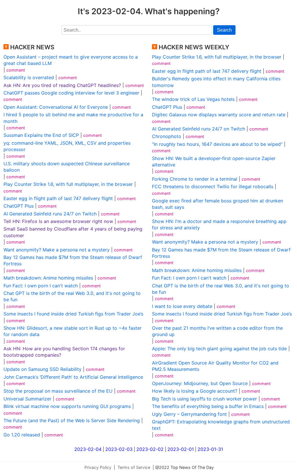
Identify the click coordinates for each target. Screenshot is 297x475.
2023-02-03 (119, 449)
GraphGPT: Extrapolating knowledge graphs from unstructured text (221, 425)
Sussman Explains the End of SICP (41, 135)
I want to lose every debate (182, 306)
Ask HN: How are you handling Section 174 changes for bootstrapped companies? (64, 352)
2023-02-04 (88, 449)
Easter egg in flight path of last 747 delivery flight (58, 198)
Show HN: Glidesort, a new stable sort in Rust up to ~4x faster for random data (72, 331)
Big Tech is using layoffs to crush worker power (204, 399)
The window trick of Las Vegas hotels (193, 99)
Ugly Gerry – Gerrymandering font (189, 414)
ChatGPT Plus (18, 206)
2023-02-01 (180, 449)
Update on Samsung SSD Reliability (42, 369)
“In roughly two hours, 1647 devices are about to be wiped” (217, 144)
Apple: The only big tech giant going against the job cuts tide (219, 348)
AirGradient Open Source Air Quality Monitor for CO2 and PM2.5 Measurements (215, 366)
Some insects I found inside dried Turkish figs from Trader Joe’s (73, 314)
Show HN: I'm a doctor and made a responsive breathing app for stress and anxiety (219, 224)
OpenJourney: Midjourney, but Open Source (200, 383)
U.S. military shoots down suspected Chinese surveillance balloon (66, 167)
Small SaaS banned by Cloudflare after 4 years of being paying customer (72, 232)
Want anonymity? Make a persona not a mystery (56, 250)
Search (224, 30)
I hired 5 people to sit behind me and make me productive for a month (73, 118)
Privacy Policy (97, 467)
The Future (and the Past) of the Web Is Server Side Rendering (71, 420)
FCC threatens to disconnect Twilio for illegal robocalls (212, 186)
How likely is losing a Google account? (194, 391)
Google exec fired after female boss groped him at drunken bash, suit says (217, 204)
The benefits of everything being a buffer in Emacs (208, 406)
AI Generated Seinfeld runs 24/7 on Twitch (50, 214)
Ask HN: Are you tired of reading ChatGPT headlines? (62, 85)
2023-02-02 (150, 449)
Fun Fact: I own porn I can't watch (40, 286)
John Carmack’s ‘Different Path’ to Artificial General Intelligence (73, 377)
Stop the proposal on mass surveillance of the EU (58, 391)
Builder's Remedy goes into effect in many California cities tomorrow (216, 82)
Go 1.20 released (21, 435)
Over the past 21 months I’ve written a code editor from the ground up (217, 331)
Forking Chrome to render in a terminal (194, 179)
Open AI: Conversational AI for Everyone (55, 107)
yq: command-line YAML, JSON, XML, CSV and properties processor (67, 146)
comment (15, 70)
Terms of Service (133, 467)
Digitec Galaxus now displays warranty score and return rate (218, 114)
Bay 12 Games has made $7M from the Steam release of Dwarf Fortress (72, 260)
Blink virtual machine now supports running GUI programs (67, 406)
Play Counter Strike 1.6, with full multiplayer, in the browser (68, 184)
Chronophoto (166, 136)
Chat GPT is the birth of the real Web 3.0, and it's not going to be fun (72, 296)
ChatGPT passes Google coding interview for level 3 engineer (71, 93)
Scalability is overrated (28, 77)
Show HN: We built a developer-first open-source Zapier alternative (214, 161)
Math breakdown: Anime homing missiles (48, 278)
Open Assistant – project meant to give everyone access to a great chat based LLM (70, 60)
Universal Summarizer (27, 399)
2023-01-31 (210, 449)
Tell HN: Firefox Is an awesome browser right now (58, 221)
